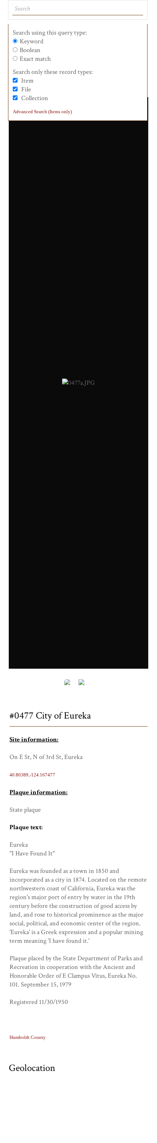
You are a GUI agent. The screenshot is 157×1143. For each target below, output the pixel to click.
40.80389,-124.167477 (32, 775)
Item (27, 80)
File (26, 89)
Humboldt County (27, 1037)
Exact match (35, 59)
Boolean (30, 50)
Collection (34, 98)
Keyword (31, 41)
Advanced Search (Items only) (42, 111)
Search (137, 8)
